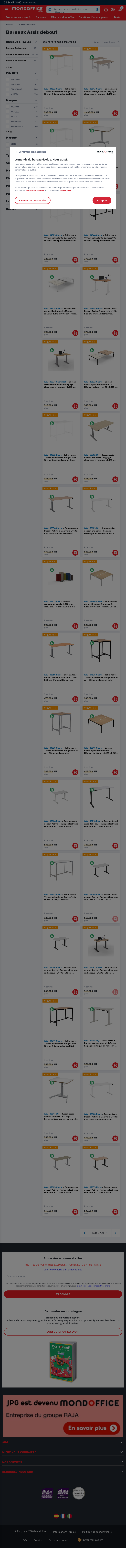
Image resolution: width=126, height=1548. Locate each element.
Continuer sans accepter (32, 151)
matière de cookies (35, 190)
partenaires (65, 190)
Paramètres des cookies (32, 200)
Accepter (102, 200)
